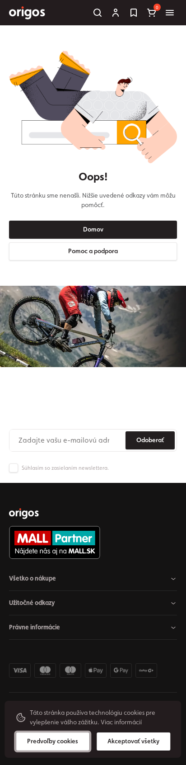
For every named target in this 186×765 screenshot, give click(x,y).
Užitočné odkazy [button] (32, 602)
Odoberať (150, 440)
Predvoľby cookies (52, 741)
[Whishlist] (134, 13)
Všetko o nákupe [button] (32, 578)
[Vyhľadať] (97, 13)
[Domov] (24, 513)
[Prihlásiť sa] (116, 13)
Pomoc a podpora (93, 251)
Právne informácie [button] (34, 627)
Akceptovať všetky (133, 741)
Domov (93, 229)
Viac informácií (121, 722)
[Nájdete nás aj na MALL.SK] (89, 542)
